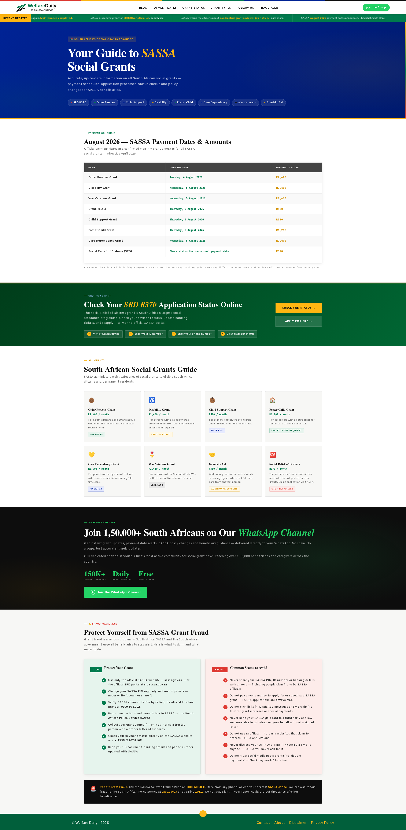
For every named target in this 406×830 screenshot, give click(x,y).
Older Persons (106, 102)
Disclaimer (298, 823)
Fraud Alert (269, 8)
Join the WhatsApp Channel (119, 592)
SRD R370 (79, 102)
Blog (143, 8)
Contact (263, 823)
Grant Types (220, 8)
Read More (147, 18)
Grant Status (193, 8)
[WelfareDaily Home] (36, 7)
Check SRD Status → (299, 307)
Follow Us (245, 8)
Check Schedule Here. (362, 18)
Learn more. (266, 18)
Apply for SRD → (299, 321)
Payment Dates (164, 8)
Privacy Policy (322, 823)
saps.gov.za (169, 792)
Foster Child (185, 102)
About (279, 823)
